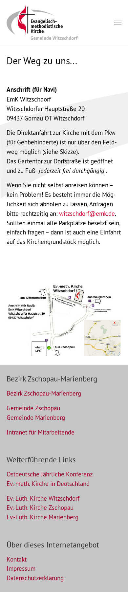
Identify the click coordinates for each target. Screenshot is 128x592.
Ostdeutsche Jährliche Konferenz (50, 474)
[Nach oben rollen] (111, 575)
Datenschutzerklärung (35, 578)
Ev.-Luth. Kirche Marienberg (42, 517)
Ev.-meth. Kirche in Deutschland (48, 484)
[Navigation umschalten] (117, 22)
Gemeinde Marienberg (36, 417)
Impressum (21, 568)
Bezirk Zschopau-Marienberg (44, 393)
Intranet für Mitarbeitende (41, 432)
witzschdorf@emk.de (87, 213)
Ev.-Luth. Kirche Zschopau (40, 507)
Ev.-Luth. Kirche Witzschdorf (43, 498)
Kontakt (17, 559)
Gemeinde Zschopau (33, 408)
